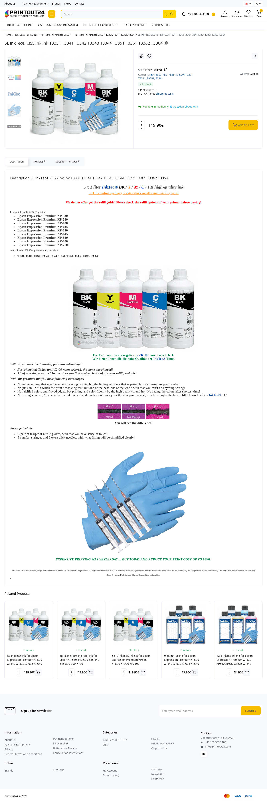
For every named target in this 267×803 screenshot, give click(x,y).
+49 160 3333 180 (215, 742)
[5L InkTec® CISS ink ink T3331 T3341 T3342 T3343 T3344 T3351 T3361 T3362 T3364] (75, 98)
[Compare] (141, 56)
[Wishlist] (149, 56)
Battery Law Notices (65, 748)
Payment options (63, 738)
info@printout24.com (217, 746)
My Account (110, 770)
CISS (105, 744)
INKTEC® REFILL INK (115, 739)
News (67, 3)
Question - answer (67, 161)
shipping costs (165, 93)
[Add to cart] (38, 672)
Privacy (9, 749)
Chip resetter (159, 748)
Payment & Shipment (35, 3)
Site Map (58, 769)
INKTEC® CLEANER (162, 743)
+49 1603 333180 (197, 14)
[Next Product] (255, 56)
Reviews (39, 161)
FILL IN (155, 738)
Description (17, 161)
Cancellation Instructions (68, 753)
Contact (79, 3)
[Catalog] (51, 14)
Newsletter (158, 774)
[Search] (172, 14)
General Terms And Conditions (23, 754)
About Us (10, 739)
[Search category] (166, 14)
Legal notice (60, 743)
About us (10, 3)
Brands (56, 3)
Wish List (156, 769)
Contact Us (157, 779)
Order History (111, 775)
